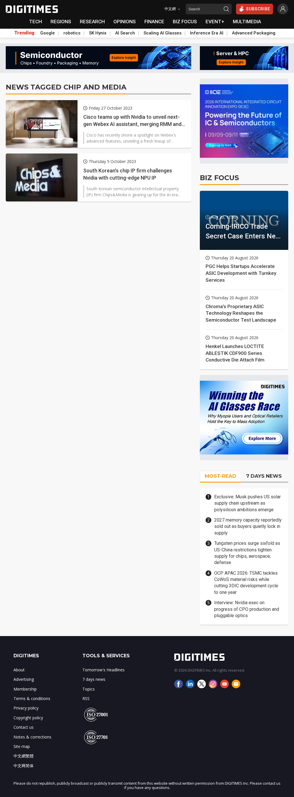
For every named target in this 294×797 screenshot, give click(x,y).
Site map (21, 746)
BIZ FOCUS (185, 21)
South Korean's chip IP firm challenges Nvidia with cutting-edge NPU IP (127, 174)
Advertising (23, 679)
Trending (24, 33)
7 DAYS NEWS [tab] (264, 476)
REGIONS (61, 21)
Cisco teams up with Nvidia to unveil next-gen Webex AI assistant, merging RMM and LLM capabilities (132, 121)
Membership (25, 689)
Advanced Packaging (253, 33)
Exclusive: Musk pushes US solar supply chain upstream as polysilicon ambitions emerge (247, 503)
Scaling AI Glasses (162, 33)
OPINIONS (124, 21)
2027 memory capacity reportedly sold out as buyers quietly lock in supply (248, 526)
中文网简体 (23, 765)
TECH (35, 21)
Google (47, 33)
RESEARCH (92, 21)
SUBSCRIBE (258, 9)
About (19, 669)
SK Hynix (98, 33)
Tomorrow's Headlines (103, 669)
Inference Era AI (206, 33)
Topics (88, 689)
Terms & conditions (31, 698)
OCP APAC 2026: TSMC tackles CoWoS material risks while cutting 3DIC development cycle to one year (246, 582)
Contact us (23, 727)
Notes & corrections (32, 737)
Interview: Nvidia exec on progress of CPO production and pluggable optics (246, 609)
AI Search (125, 33)
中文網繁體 (23, 756)
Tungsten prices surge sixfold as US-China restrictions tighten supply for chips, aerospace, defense (247, 553)
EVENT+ (215, 21)
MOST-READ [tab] (220, 476)
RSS (86, 698)
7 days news (93, 679)
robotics (71, 33)
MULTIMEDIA (247, 21)
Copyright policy (28, 717)
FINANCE (154, 21)
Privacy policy (25, 708)
